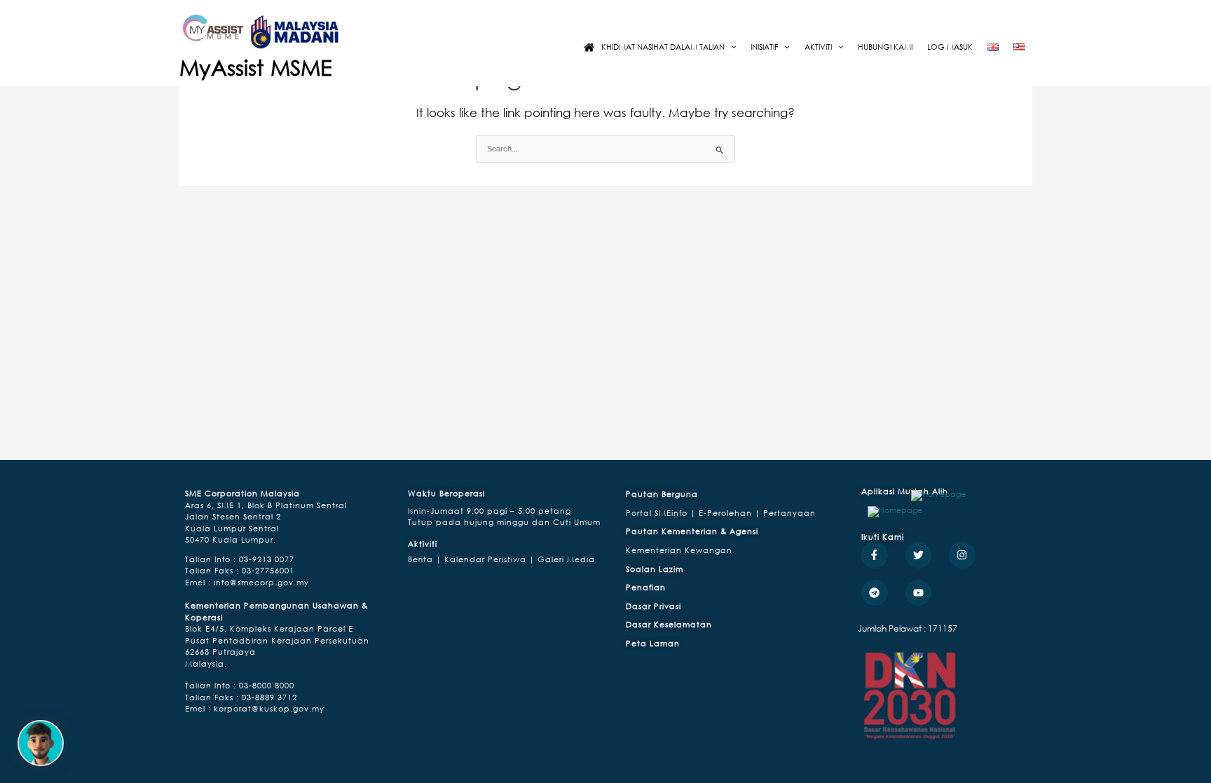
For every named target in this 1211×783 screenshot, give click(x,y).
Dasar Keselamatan (669, 624)
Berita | (425, 559)
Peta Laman (653, 643)
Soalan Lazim (654, 568)
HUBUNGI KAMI (885, 46)
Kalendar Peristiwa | (488, 559)
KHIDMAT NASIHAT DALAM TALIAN (663, 46)
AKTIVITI (818, 46)
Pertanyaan (789, 512)
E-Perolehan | (731, 512)
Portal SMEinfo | (662, 512)
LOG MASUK (950, 46)
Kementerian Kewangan (679, 549)
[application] (730, 46)
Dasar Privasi (653, 606)
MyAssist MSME (255, 67)
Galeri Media (565, 559)
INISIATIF (764, 46)
